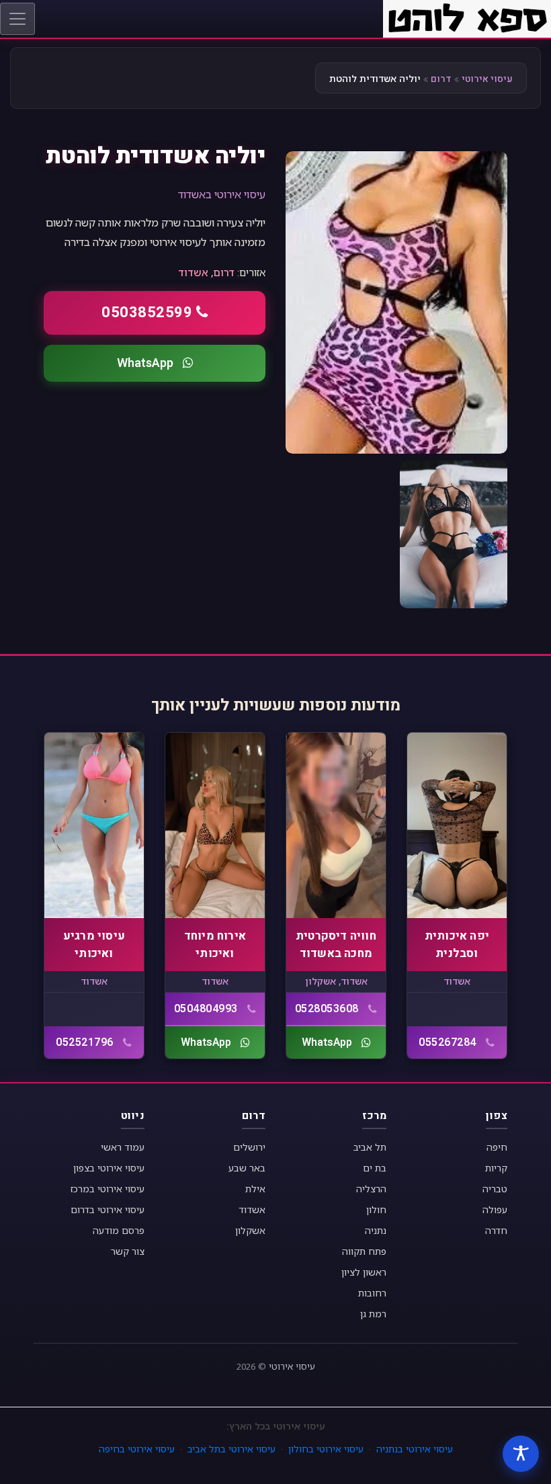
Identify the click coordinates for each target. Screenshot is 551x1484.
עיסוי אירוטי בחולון (326, 1448)
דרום (441, 79)
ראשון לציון (363, 1272)
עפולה (494, 1209)
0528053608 (327, 1009)
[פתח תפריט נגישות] (521, 1454)
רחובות (372, 1292)
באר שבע (246, 1167)
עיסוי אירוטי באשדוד (221, 194)
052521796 (85, 1042)
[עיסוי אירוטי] (467, 17)
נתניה (375, 1230)
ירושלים (249, 1147)
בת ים (374, 1167)
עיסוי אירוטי (487, 79)
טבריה (494, 1188)
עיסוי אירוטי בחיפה (137, 1448)
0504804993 (206, 1009)
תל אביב (369, 1147)
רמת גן (373, 1313)
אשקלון (320, 981)
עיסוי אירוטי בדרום (107, 1209)
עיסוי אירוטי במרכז (107, 1188)
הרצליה (371, 1188)
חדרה (496, 1230)
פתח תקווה (364, 1251)
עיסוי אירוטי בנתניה (414, 1448)
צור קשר (127, 1251)
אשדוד (193, 272)
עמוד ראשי (122, 1147)
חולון (376, 1209)
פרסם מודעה (118, 1230)
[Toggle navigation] (17, 19)
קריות (496, 1167)
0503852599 (146, 312)
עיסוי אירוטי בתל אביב (231, 1448)
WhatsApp (145, 363)
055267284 (447, 1042)
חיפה (496, 1147)
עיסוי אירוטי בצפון (108, 1167)
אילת (255, 1188)
